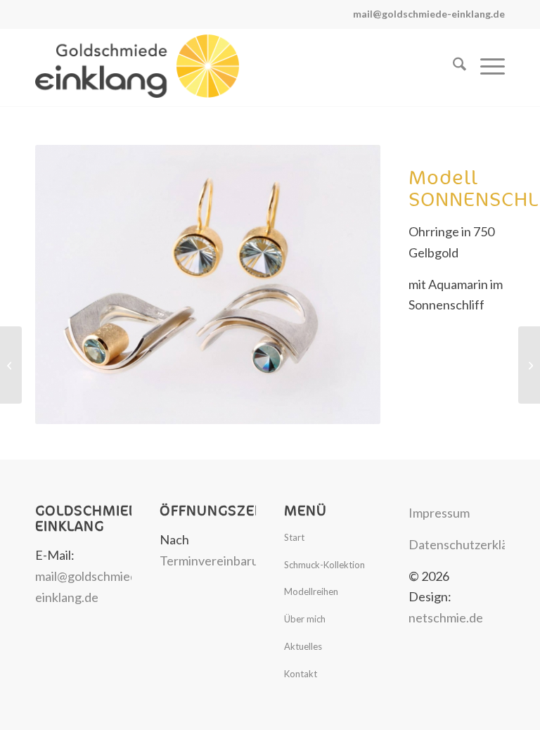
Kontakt (300, 673)
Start (294, 537)
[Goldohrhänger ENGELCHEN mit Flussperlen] (529, 365)
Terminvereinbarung (216, 560)
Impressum (439, 512)
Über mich (305, 619)
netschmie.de (446, 617)
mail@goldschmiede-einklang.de (429, 14)
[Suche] (452, 66)
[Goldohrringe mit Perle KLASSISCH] (11, 365)
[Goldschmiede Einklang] (137, 66)
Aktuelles (303, 646)
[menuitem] (452, 66)
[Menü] (485, 66)
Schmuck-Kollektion (324, 564)
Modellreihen (311, 591)
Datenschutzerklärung (471, 544)
